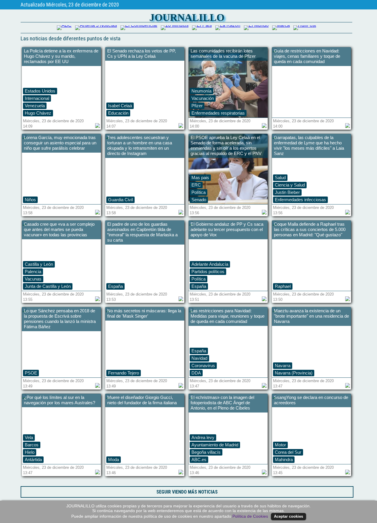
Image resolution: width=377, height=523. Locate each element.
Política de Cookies (250, 516)
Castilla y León (39, 264)
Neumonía (201, 90)
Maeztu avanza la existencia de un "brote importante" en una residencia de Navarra (311, 316)
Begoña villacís (206, 452)
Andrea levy (202, 437)
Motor (280, 444)
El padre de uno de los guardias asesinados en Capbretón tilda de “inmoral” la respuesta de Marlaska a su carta (142, 232)
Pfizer (197, 105)
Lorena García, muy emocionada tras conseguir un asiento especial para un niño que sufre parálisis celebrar (60, 143)
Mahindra (284, 459)
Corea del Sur (288, 452)
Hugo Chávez (38, 113)
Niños (30, 199)
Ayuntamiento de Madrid (214, 444)
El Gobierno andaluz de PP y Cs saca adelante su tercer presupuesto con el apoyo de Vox (227, 229)
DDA (196, 372)
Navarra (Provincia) (293, 372)
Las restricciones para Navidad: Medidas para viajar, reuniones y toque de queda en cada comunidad (227, 316)
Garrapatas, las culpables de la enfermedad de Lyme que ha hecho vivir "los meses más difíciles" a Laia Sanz (309, 145)
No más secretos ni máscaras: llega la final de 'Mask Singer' (144, 313)
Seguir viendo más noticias (187, 492)
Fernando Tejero (123, 372)
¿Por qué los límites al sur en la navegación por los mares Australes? (59, 400)
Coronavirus (203, 365)
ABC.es (198, 459)
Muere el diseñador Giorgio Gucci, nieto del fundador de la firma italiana (142, 400)
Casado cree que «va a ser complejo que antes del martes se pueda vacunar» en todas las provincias (59, 229)
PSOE (31, 372)
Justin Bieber (287, 192)
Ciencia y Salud (290, 184)
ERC (196, 184)
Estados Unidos (40, 90)
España (115, 286)
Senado (198, 199)
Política (198, 192)
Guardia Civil (120, 199)
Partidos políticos (207, 271)
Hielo (29, 452)
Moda (113, 459)
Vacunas (33, 278)
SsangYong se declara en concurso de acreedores (311, 400)
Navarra (282, 365)
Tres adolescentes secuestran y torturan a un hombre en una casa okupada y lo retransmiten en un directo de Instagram (139, 145)
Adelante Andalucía (209, 264)
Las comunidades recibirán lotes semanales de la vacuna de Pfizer (223, 53)
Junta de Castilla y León (48, 286)
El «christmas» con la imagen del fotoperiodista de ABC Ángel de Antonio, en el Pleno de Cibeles (222, 402)
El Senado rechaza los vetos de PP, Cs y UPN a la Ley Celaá (141, 53)
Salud (280, 177)
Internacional (37, 98)
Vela (29, 437)
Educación (118, 113)
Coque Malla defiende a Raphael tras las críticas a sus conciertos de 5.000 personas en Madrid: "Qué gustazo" (309, 229)
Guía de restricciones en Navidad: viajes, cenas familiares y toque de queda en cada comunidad (307, 56)
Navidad (199, 358)
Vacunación (202, 98)
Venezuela (35, 105)
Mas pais (200, 177)
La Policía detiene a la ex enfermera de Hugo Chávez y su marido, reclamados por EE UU (61, 56)
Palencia (33, 271)
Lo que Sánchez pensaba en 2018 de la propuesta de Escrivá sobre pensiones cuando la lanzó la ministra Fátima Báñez (60, 318)
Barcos (32, 444)
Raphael (283, 286)
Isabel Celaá (120, 105)
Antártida (33, 459)
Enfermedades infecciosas (300, 199)
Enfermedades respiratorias (218, 113)
